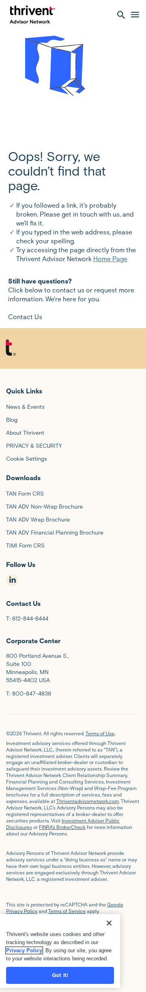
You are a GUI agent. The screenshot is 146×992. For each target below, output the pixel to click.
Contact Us (25, 317)
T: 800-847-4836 (28, 693)
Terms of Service (67, 911)
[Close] (109, 923)
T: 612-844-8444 (27, 618)
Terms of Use (100, 733)
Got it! (60, 975)
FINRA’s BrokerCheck (62, 827)
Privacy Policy (24, 950)
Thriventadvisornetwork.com (87, 801)
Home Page (110, 259)
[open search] (121, 14)
